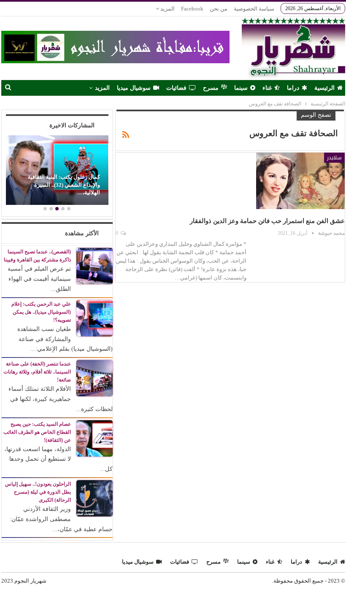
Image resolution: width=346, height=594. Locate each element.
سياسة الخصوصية (254, 8)
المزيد (167, 8)
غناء (267, 88)
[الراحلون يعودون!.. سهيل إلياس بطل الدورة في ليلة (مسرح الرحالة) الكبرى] (94, 498)
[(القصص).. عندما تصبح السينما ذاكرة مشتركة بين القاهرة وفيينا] (94, 266)
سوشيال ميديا (134, 88)
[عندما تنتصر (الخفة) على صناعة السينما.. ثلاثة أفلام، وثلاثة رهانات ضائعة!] (94, 377)
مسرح (211, 88)
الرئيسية (324, 88)
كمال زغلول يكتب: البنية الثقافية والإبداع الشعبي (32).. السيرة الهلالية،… (64, 185)
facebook (192, 8)
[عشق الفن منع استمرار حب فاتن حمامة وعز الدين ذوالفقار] (300, 181)
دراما (293, 88)
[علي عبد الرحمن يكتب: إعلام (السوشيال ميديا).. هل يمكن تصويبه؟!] (94, 317)
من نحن (218, 8)
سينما (241, 88)
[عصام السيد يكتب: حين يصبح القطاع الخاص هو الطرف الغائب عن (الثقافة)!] (94, 438)
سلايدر (334, 157)
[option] (56, 171)
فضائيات (176, 88)
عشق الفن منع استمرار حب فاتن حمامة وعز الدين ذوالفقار (267, 221)
